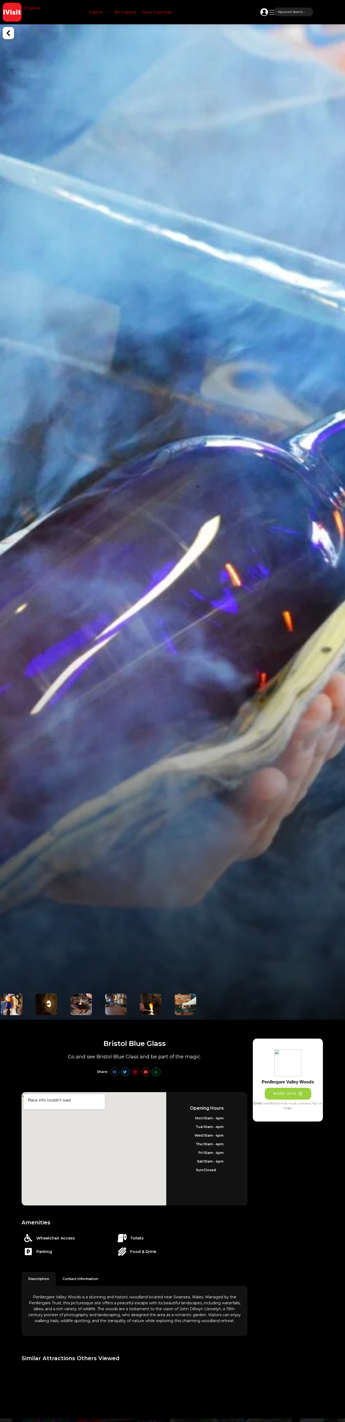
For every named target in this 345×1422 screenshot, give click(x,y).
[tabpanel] (134, 1311)
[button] (35, 8)
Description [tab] (38, 1279)
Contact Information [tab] (80, 1279)
